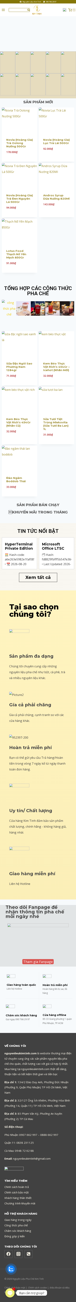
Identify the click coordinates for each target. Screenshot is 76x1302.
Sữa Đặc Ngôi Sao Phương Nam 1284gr (19, 367)
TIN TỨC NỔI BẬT (38, 531)
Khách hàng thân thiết (18, 1198)
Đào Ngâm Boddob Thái (16, 479)
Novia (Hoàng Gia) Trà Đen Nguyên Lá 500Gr (19, 199)
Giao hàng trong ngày (18, 1220)
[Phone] (29, 1254)
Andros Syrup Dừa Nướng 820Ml (56, 197)
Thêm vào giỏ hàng (56, 161)
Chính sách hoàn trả (16, 1187)
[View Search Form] (19, 10)
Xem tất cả (38, 577)
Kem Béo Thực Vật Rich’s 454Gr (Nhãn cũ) (18, 422)
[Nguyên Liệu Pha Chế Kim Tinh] (38, 10)
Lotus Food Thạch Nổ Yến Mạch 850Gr (16, 254)
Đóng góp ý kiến (14, 1236)
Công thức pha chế (16, 1225)
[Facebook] (8, 1254)
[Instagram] (18, 1254)
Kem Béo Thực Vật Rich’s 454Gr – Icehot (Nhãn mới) (56, 367)
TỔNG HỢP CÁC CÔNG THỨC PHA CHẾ (38, 290)
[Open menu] (3, 10)
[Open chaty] (10, 1292)
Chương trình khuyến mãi (19, 1203)
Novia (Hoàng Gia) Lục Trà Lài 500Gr (56, 141)
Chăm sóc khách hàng (17, 1231)
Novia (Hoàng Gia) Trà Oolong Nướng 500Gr (19, 143)
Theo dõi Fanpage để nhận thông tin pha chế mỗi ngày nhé (35, 911)
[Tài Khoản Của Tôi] (64, 10)
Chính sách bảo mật (16, 1192)
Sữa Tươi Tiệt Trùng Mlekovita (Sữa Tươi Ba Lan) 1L (55, 424)
